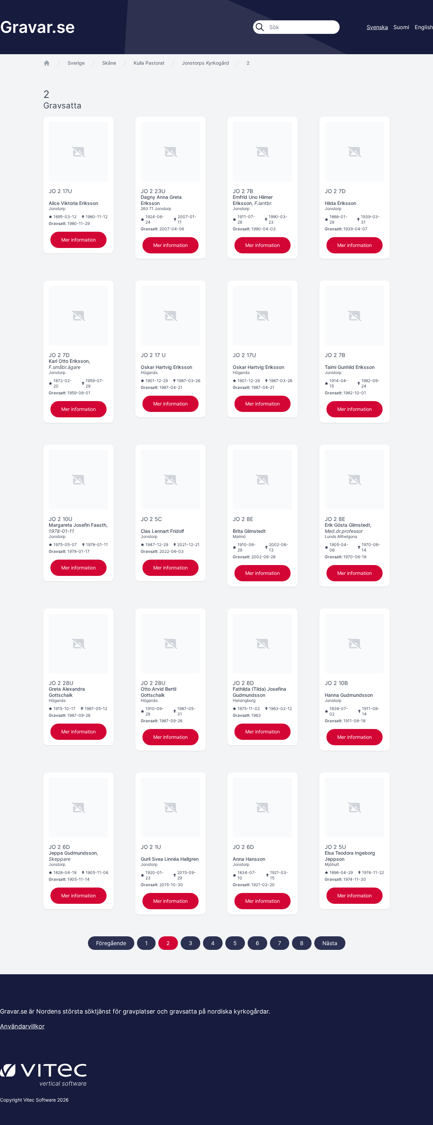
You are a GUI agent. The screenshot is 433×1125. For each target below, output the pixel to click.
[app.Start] (46, 63)
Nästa (329, 943)
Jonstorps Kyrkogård (205, 63)
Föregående (111, 943)
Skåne (109, 63)
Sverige (76, 63)
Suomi (401, 27)
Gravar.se (37, 27)
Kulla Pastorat (149, 63)
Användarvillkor (22, 1026)
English (424, 27)
